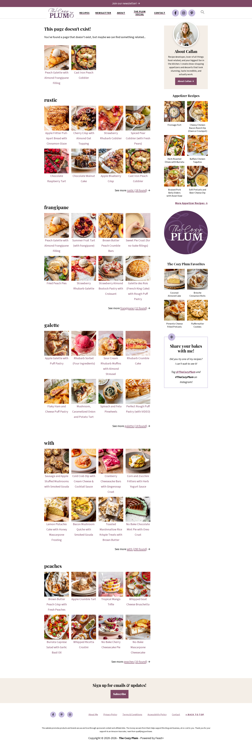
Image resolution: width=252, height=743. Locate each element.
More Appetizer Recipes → (191, 203)
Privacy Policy (110, 714)
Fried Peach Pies (56, 283)
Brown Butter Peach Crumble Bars (110, 245)
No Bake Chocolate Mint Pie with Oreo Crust (138, 529)
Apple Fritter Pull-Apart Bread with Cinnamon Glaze (56, 138)
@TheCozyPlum (185, 372)
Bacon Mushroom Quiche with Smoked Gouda (83, 529)
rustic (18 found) (137, 190)
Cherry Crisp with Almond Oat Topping (83, 138)
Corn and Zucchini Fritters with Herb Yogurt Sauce (138, 481)
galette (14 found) (136, 426)
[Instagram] (183, 12)
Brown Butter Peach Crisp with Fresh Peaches (57, 604)
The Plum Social (140, 13)
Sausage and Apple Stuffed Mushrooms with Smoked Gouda (56, 481)
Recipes (84, 13)
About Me (93, 714)
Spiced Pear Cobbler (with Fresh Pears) (138, 138)
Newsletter (103, 13)
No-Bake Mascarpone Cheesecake (138, 647)
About (121, 13)
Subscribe (119, 694)
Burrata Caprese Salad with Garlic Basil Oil (56, 647)
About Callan (184, 81)
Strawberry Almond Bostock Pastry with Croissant (111, 288)
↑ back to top (195, 714)
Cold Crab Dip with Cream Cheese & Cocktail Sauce (83, 481)
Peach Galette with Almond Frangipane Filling (56, 78)
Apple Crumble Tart (83, 599)
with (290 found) (137, 549)
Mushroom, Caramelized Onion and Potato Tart (83, 411)
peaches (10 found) (135, 662)
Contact (159, 13)
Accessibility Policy (157, 714)
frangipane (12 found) (133, 308)
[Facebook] (175, 12)
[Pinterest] (191, 12)
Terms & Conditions (132, 714)
